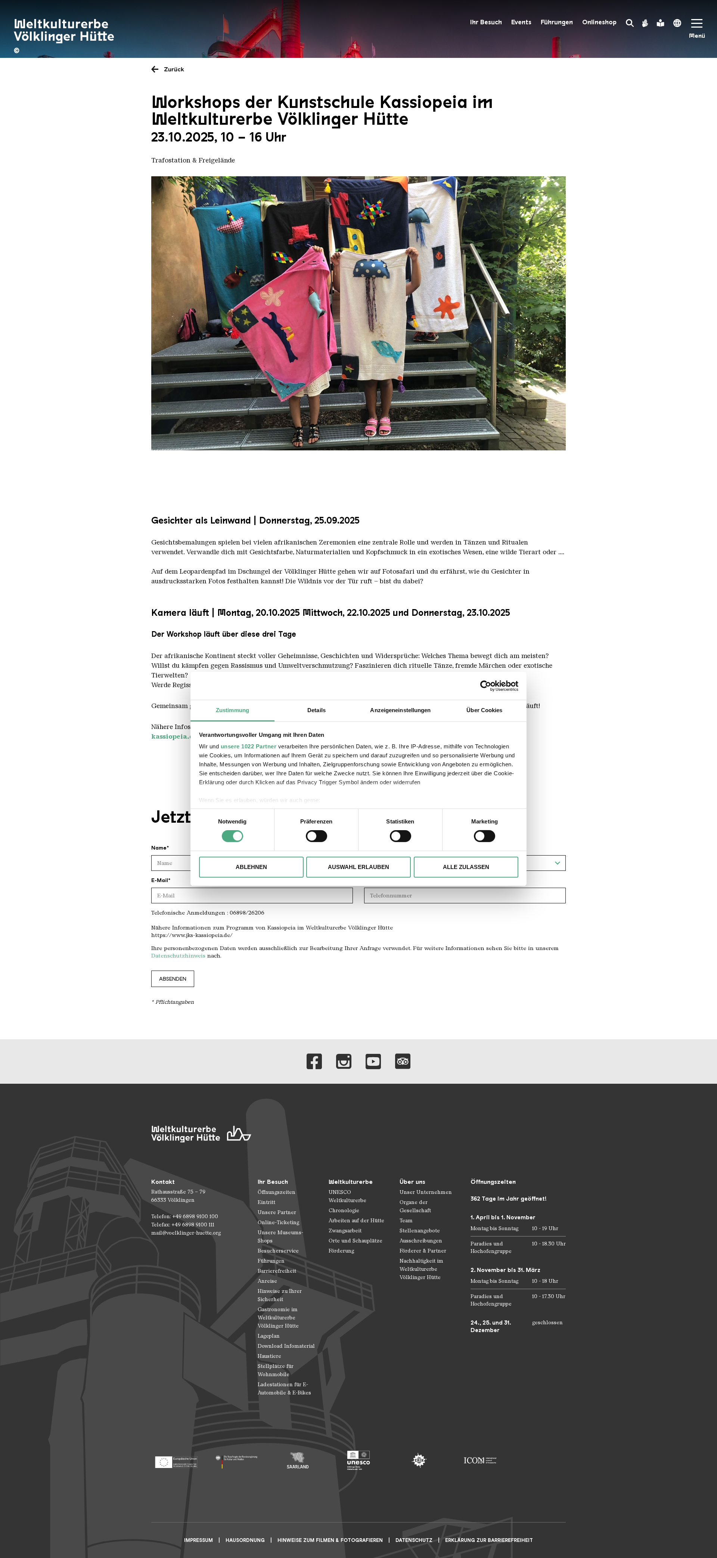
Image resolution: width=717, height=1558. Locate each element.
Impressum (198, 1540)
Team (406, 1220)
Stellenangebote (420, 1230)
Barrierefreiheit (277, 1271)
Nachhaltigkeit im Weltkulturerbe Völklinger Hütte (421, 1269)
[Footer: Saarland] (298, 1460)
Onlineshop (599, 22)
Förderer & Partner (423, 1251)
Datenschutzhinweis (178, 956)
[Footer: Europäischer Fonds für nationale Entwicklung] (176, 1460)
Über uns (412, 1181)
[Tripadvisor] (402, 1061)
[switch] (316, 836)
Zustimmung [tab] (232, 710)
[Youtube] (373, 1061)
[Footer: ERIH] (419, 1460)
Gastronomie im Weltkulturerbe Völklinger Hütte (278, 1318)
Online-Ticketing (278, 1222)
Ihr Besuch (486, 22)
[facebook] (314, 1061)
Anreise (267, 1281)
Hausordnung (245, 1540)
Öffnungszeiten (276, 1192)
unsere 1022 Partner (249, 746)
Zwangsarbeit (345, 1230)
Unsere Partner (277, 1212)
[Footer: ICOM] (480, 1460)
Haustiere (269, 1356)
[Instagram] (343, 1061)
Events (521, 22)
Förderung (341, 1251)
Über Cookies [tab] (484, 710)
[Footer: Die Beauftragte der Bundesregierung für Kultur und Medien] (237, 1460)
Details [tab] (316, 710)
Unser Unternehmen (426, 1192)
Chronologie (344, 1210)
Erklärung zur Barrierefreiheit (489, 1540)
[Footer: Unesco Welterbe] (359, 1460)
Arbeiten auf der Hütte (356, 1220)
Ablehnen (251, 867)
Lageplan (269, 1336)
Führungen (557, 22)
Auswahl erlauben (358, 867)
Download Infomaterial (286, 1346)
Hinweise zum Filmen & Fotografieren (330, 1540)
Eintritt (266, 1202)
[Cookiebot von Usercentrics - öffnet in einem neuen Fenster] (485, 685)
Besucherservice (278, 1251)
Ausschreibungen (421, 1241)
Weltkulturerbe (351, 1181)
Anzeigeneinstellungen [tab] (400, 710)
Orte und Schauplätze (355, 1241)
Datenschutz (413, 1540)
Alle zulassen (466, 867)
